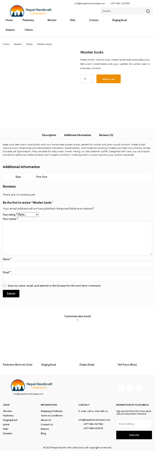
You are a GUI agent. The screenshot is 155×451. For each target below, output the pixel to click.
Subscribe (134, 434)
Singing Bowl (48, 364)
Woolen (18, 44)
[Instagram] (143, 3)
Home (6, 44)
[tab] (49, 135)
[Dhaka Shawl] (97, 343)
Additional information (77, 135)
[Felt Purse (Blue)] (135, 343)
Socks (29, 44)
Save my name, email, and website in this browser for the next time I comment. (54, 285)
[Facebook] (136, 3)
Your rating (10, 214)
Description (49, 135)
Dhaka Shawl (87, 364)
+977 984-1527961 (120, 3)
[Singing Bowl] (58, 343)
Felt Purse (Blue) (127, 364)
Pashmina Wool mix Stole (17, 364)
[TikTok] (150, 3)
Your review (10, 218)
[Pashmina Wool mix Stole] (20, 343)
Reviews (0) (106, 135)
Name (7, 259)
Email (7, 272)
